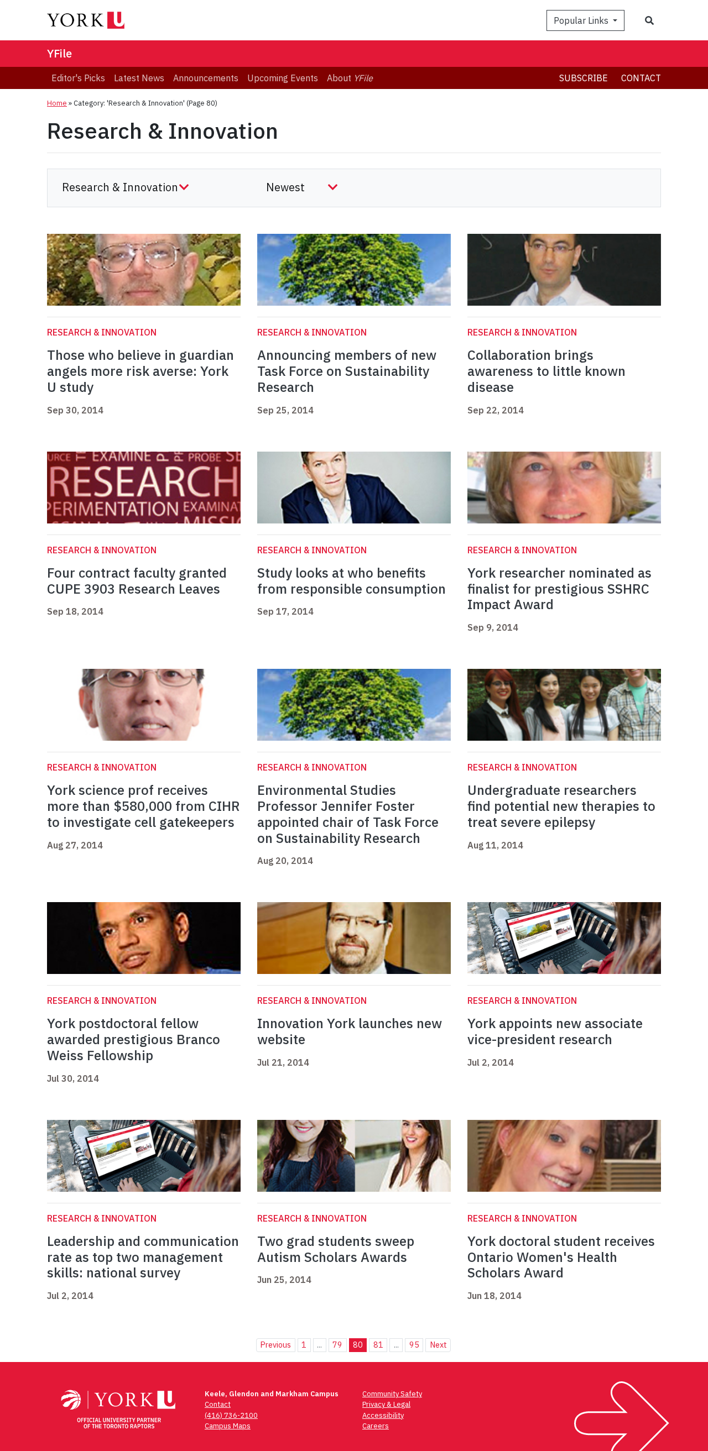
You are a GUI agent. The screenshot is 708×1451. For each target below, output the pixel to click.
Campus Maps (228, 1426)
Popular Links (582, 20)
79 (337, 1344)
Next (438, 1344)
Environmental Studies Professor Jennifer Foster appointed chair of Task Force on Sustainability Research (348, 813)
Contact (641, 77)
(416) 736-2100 (231, 1415)
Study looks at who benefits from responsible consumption (351, 581)
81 (378, 1344)
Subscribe (583, 77)
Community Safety (392, 1393)
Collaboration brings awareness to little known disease (546, 371)
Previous (275, 1344)
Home (57, 103)
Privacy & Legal (386, 1404)
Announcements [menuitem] (205, 77)
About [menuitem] (350, 77)
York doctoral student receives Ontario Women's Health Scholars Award (561, 1257)
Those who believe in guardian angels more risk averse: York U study (140, 371)
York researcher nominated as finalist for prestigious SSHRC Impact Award (559, 589)
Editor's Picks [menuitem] (78, 77)
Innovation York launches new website (349, 1031)
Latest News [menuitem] (139, 77)
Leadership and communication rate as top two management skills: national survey (143, 1257)
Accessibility (383, 1415)
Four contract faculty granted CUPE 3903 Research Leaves (137, 581)
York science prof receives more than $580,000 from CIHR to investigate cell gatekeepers (143, 806)
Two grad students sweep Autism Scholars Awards (335, 1249)
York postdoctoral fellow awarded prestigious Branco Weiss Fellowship (133, 1039)
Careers (375, 1426)
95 (414, 1344)
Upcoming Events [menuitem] (282, 77)
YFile (59, 53)
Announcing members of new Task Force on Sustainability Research (346, 371)
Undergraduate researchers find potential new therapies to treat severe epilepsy (561, 806)
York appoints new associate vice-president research (555, 1031)
